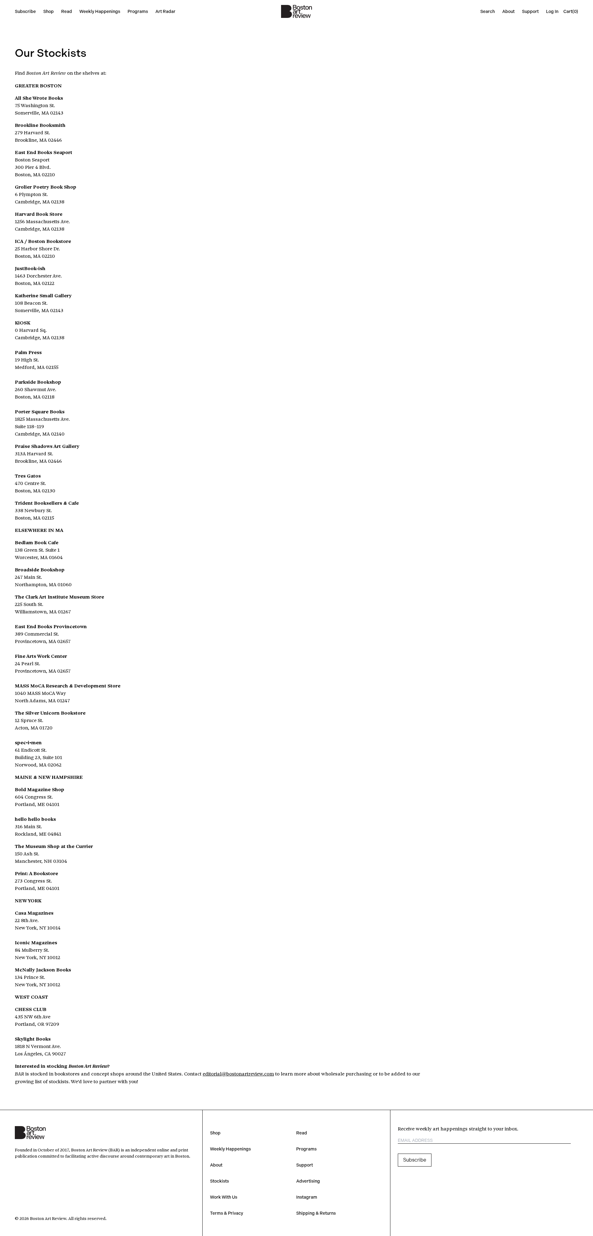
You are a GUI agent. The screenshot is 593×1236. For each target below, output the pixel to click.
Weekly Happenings (99, 11)
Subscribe (25, 11)
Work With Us (223, 1197)
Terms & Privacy (226, 1213)
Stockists (219, 1181)
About (508, 11)
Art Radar (165, 11)
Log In (552, 11)
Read (66, 11)
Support (530, 11)
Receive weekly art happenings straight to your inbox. (458, 1128)
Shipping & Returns (316, 1213)
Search (487, 11)
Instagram (306, 1197)
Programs (138, 11)
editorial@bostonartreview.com (238, 1073)
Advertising (308, 1181)
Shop (48, 11)
